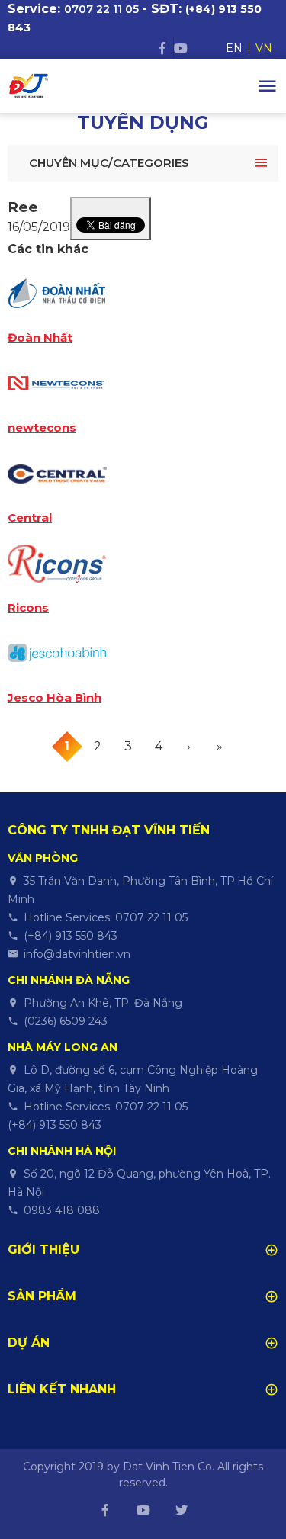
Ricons (28, 608)
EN (234, 48)
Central (30, 518)
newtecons (42, 428)
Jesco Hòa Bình (54, 698)
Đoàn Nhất (40, 338)
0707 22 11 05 (101, 9)
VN (263, 48)
